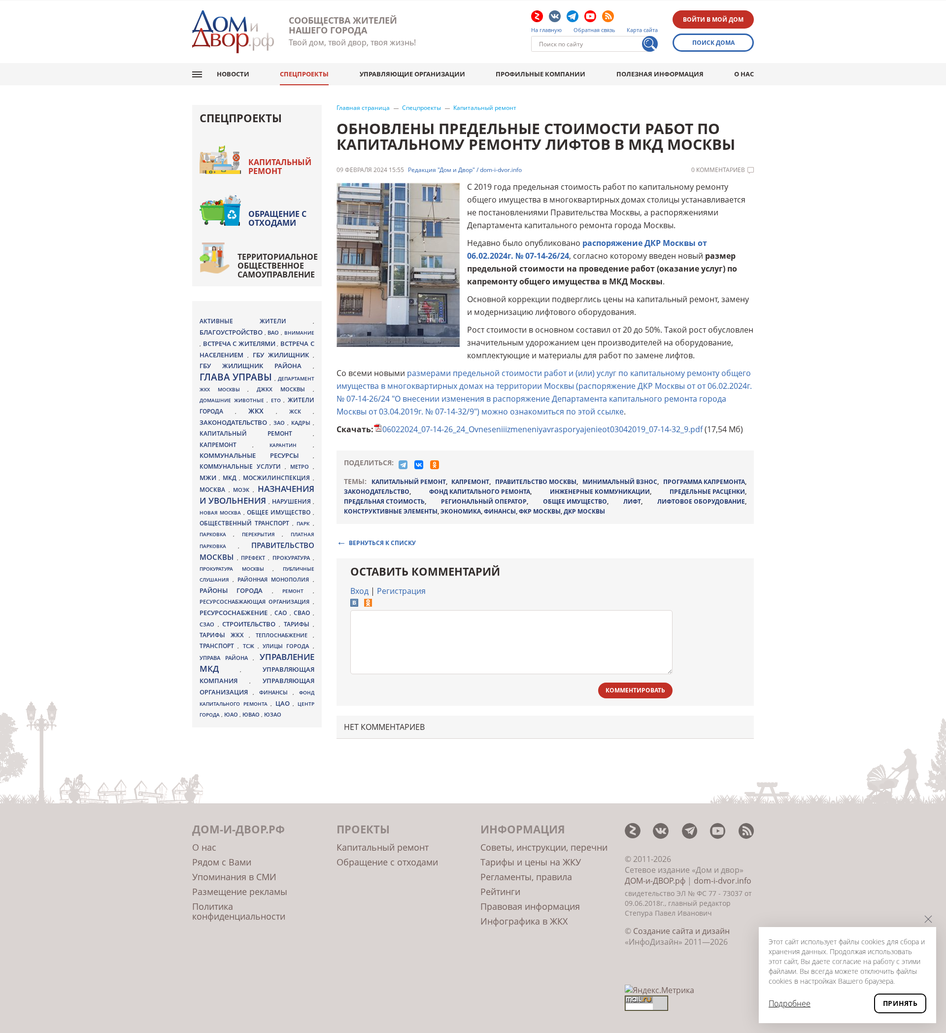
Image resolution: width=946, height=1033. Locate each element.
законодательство (376, 491)
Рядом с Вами (221, 862)
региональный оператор (484, 501)
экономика (460, 511)
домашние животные (233, 400)
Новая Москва (221, 512)
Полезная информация (660, 73)
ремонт (297, 590)
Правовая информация (530, 906)
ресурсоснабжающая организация (256, 601)
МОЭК (243, 489)
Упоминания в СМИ (234, 877)
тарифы (298, 624)
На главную (546, 30)
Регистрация (401, 590)
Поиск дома (713, 42)
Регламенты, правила (526, 877)
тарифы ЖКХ (224, 635)
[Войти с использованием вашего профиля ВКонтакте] (354, 603)
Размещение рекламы (239, 891)
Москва (214, 489)
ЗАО (280, 422)
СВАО (303, 613)
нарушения (292, 501)
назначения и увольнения (257, 494)
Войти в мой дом (713, 19)
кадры (302, 422)
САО (282, 613)
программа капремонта (704, 482)
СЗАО (209, 624)
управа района (226, 657)
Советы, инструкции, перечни (544, 847)
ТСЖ (250, 646)
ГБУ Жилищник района (256, 366)
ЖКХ (262, 410)
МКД (231, 478)
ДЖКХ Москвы (284, 389)
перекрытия (262, 534)
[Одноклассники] (434, 464)
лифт (632, 501)
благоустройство (232, 332)
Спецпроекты (304, 73)
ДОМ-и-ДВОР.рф (655, 880)
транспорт (218, 646)
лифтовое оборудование (701, 501)
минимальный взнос (619, 482)
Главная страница (363, 108)
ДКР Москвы (584, 511)
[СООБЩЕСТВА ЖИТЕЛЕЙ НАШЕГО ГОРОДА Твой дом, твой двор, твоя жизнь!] (233, 31)
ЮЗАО (272, 714)
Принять (900, 1003)
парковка (216, 534)
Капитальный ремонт (484, 108)
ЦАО (284, 703)
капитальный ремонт (409, 482)
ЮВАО (251, 714)
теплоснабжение (284, 635)
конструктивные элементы (391, 511)
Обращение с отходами (277, 218)
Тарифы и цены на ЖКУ (530, 862)
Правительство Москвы (535, 482)
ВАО (274, 332)
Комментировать (635, 690)
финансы (500, 511)
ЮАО (231, 714)
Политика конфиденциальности (238, 911)
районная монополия (274, 579)
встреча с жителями (240, 343)
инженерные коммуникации (600, 491)
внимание (299, 332)
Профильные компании (540, 73)
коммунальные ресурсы (256, 455)
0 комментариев (718, 170)
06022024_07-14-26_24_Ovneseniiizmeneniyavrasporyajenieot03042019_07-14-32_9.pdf (542, 429)
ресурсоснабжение (235, 612)
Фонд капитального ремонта (479, 491)
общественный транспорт (246, 523)
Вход (359, 590)
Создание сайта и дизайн (681, 931)
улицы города (288, 646)
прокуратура (292, 557)
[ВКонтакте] (418, 464)
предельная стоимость (384, 501)
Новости (233, 73)
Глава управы (237, 377)
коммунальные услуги (242, 466)
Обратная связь (594, 30)
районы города (236, 590)
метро (301, 466)
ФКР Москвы (540, 511)
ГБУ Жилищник (283, 355)
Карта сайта (642, 30)
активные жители (256, 321)
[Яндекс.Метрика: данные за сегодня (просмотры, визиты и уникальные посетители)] (659, 990)
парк (304, 523)
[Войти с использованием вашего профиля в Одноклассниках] (368, 603)
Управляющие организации (412, 73)
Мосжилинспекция (277, 478)
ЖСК (301, 411)
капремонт (470, 482)
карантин (291, 445)
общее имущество (575, 501)
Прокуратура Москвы (236, 568)
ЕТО (277, 400)
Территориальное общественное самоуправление (277, 265)
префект (254, 557)
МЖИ (209, 477)
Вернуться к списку (382, 542)
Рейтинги (500, 891)
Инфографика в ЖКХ (524, 921)
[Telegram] (403, 464)
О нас (744, 73)
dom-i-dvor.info (722, 880)
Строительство (250, 624)
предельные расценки (707, 491)
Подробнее (790, 1003)
